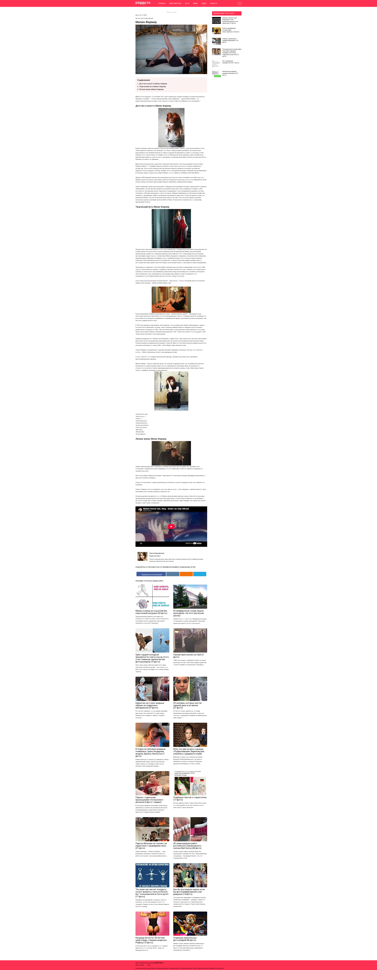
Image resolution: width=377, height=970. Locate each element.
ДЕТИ (187, 3)
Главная (168, 12)
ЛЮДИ (204, 3)
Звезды (174, 12)
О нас (149, 965)
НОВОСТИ (213, 3)
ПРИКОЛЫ (161, 3)
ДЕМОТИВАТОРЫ (175, 3)
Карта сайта (139, 965)
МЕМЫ (195, 3)
